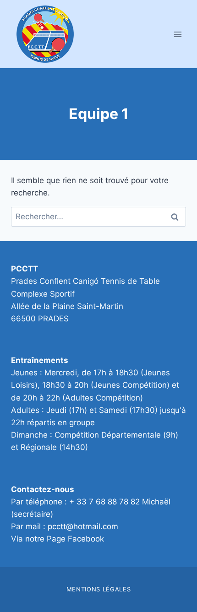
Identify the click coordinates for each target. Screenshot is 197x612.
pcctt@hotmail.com (83, 526)
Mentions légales (98, 589)
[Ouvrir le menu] (177, 34)
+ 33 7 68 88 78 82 (104, 501)
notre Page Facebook (64, 538)
